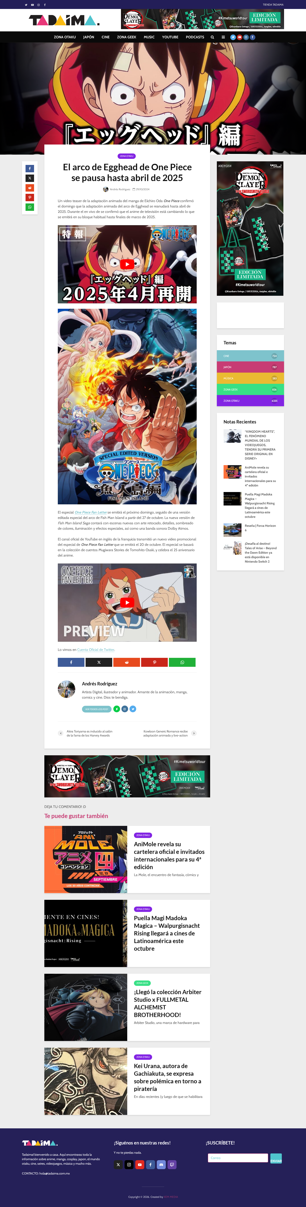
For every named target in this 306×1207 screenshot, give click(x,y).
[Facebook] (150, 1164)
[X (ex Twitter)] (118, 1164)
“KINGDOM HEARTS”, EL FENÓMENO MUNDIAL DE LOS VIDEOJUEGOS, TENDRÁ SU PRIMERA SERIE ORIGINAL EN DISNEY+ (260, 445)
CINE (106, 37)
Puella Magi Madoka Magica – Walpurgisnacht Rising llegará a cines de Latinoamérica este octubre (167, 933)
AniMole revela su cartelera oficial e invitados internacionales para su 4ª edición (169, 855)
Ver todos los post (96, 709)
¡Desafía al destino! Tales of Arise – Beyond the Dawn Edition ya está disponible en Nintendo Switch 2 (261, 553)
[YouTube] (139, 1164)
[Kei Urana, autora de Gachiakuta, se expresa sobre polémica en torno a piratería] (85, 1081)
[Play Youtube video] (127, 264)
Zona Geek (142, 983)
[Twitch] (172, 1164)
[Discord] (161, 1164)
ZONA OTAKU (65, 37)
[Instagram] (129, 1164)
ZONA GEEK (126, 37)
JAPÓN (88, 37)
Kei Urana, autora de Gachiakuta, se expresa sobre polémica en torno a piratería (167, 1077)
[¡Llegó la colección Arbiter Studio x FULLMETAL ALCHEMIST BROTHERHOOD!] (85, 1007)
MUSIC (149, 37)
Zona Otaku (126, 156)
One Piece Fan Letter (91, 512)
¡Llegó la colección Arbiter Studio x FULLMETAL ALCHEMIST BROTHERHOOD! (168, 1003)
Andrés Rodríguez (119, 189)
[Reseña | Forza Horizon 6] (232, 530)
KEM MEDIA (171, 1196)
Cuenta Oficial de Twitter (95, 650)
